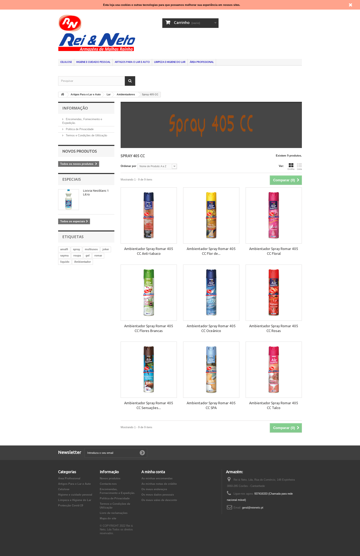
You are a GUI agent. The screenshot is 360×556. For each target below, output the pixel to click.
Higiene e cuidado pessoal (93, 62)
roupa (77, 255)
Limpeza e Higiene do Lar (169, 62)
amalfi (64, 249)
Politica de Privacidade (79, 129)
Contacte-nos (108, 483)
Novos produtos (79, 151)
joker (105, 249)
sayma (64, 255)
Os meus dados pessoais (157, 494)
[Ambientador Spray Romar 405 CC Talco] (274, 370)
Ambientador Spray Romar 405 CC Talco (273, 405)
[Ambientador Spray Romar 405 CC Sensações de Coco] (149, 370)
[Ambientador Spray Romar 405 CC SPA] (211, 370)
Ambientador (82, 261)
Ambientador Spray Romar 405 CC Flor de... (211, 251)
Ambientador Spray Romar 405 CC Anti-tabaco (148, 251)
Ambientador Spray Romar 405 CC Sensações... (148, 405)
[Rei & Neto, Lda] (96, 32)
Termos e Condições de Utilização (86, 135)
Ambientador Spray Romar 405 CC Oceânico (211, 328)
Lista (299, 169)
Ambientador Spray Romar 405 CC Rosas (273, 328)
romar (98, 255)
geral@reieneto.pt (252, 507)
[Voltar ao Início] (62, 94)
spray (76, 249)
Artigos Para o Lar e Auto (132, 62)
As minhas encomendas (156, 478)
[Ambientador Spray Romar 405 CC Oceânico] (211, 293)
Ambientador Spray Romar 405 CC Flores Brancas (148, 328)
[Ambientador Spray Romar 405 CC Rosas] (274, 293)
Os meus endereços (154, 489)
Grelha (291, 169)
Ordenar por (128, 166)
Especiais (71, 179)
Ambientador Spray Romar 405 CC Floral (273, 251)
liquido (64, 261)
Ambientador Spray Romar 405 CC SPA (211, 405)
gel (88, 255)
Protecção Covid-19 (70, 505)
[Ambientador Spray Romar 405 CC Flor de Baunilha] (211, 215)
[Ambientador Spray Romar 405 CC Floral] (274, 215)
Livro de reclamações (114, 513)
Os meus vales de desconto (159, 500)
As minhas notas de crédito (159, 483)
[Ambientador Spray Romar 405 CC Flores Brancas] (149, 293)
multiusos (91, 249)
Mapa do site (108, 518)
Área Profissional (202, 62)
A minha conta (153, 472)
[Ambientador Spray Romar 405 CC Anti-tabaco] (149, 215)
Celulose (66, 62)
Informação (75, 108)
